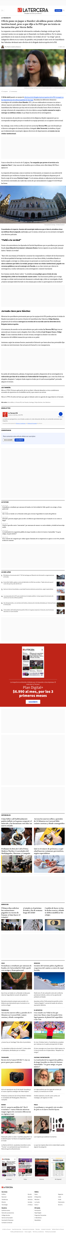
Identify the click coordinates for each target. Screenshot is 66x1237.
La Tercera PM (6, 18)
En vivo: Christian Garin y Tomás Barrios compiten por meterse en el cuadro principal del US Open (49, 1043)
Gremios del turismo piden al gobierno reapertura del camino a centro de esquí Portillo (49, 968)
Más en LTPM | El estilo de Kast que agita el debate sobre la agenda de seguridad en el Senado (32, 397)
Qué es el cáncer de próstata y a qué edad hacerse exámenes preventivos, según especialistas (28, 589)
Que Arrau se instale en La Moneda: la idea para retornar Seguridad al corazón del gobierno (29, 514)
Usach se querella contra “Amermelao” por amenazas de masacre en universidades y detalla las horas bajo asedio (33, 526)
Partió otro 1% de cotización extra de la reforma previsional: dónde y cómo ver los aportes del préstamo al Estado (48, 995)
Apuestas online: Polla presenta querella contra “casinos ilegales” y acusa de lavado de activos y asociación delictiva (48, 1003)
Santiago (31, 402)
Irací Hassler (25, 402)
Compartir (5, 91)
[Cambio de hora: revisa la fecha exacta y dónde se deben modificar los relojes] (55, 924)
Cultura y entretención (42, 1057)
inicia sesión (8, 440)
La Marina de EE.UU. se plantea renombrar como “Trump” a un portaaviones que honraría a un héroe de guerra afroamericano (16, 1147)
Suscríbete (20, 440)
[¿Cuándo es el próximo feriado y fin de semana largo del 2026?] (33, 924)
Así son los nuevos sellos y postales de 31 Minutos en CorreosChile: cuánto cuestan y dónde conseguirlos (49, 821)
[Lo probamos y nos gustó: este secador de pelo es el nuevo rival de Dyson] (49, 1124)
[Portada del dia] (33, 677)
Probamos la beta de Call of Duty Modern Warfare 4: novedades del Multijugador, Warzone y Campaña (15, 851)
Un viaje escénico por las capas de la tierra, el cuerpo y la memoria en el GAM (47, 1090)
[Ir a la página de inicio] (33, 10)
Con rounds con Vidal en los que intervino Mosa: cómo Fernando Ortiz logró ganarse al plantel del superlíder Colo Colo (48, 1016)
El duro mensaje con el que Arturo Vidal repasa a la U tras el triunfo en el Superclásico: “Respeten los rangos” (49, 1050)
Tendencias (5, 1010)
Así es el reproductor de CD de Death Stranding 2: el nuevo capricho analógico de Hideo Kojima (16, 1090)
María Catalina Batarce (14, 47)
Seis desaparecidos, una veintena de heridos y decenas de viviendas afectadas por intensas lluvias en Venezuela (29, 603)
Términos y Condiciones (20, 423)
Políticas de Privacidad (32, 423)
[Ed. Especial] (58, 1177)
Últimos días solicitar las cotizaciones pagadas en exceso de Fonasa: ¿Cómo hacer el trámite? (10, 912)
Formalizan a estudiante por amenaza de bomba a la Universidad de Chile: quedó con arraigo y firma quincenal (32, 508)
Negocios (37, 963)
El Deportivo (38, 1010)
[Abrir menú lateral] (2, 10)
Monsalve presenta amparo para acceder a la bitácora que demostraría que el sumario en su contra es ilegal (32, 519)
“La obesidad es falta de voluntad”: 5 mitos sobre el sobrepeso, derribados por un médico (16, 1049)
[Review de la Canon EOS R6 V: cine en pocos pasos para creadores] (16, 1077)
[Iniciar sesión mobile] (64, 10)
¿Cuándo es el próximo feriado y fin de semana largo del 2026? (32, 910)
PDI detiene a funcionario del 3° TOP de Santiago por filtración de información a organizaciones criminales (28, 576)
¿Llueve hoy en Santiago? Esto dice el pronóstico (16, 1042)
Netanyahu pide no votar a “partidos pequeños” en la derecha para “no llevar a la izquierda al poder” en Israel (16, 1139)
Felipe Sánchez (38, 402)
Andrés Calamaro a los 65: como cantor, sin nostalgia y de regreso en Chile (47, 1097)
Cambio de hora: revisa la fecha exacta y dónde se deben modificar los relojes (54, 911)
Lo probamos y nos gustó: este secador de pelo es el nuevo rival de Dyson (48, 1108)
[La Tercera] (9, 1177)
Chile (3, 963)
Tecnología (5, 1057)
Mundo (3, 1105)
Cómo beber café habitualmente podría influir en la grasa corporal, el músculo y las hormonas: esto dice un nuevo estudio (29, 610)
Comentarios (14, 91)
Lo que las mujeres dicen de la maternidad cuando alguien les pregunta (49, 1146)
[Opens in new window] (41, 1177)
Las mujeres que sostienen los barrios (45, 1137)
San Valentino (46, 402)
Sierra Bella (11, 402)
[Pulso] (25, 1177)
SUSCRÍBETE (33, 702)
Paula (36, 1105)
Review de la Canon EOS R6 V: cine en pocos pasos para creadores (15, 1061)
